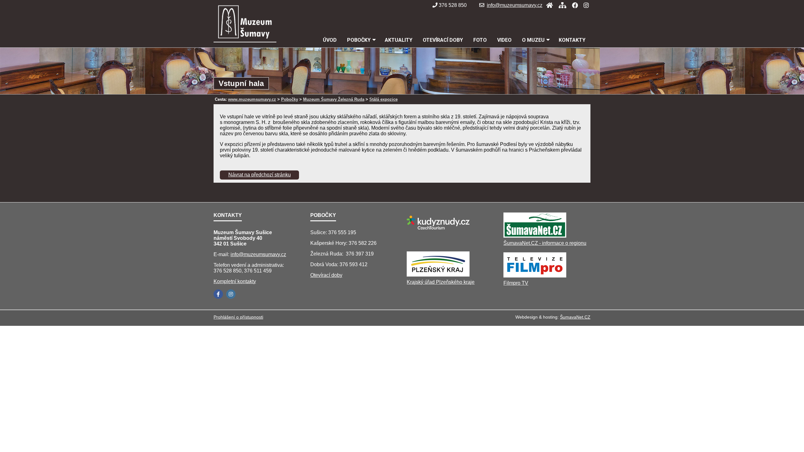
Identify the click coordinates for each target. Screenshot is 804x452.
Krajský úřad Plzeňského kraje (441, 282)
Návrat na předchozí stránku (259, 174)
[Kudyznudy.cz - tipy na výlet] (438, 231)
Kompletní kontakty (235, 281)
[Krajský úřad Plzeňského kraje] (438, 274)
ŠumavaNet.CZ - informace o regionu (544, 243)
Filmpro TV (515, 283)
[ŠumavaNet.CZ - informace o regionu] (534, 236)
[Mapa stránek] (560, 5)
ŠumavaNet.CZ (575, 317)
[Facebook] (573, 5)
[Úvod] (547, 5)
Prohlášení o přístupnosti (238, 317)
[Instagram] (584, 5)
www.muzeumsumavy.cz (252, 99)
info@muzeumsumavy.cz (514, 5)
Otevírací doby (326, 275)
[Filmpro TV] (534, 275)
